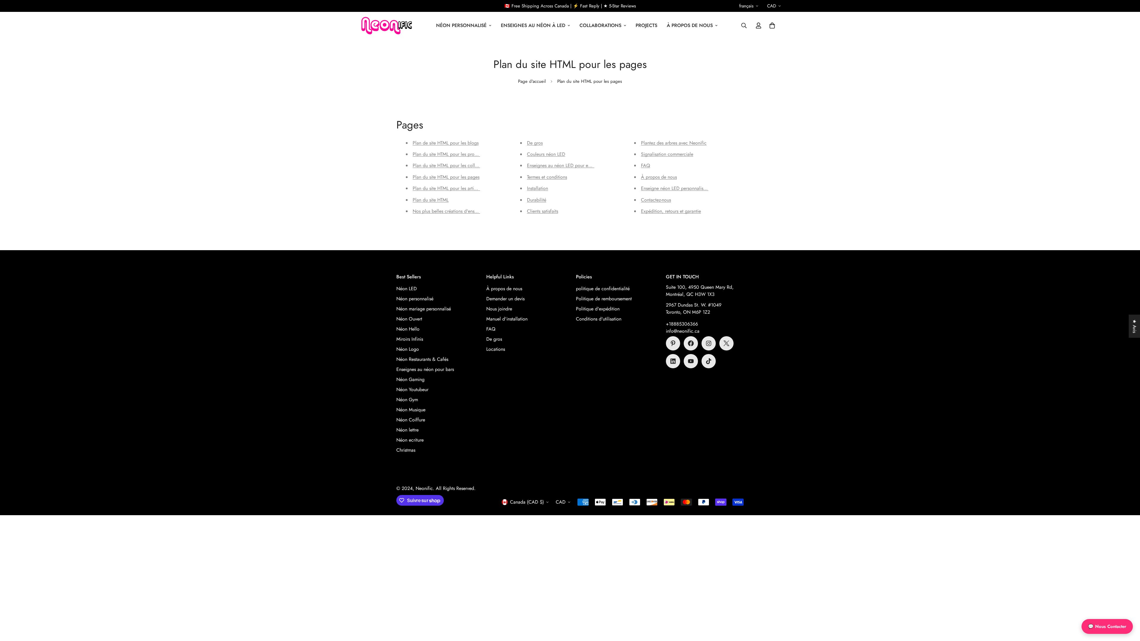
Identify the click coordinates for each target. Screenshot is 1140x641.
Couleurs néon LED (546, 154)
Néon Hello (407, 329)
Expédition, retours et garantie (671, 211)
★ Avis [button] (1134, 326)
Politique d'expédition (598, 308)
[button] (772, 25)
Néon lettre (407, 429)
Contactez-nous (656, 199)
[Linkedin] (673, 361)
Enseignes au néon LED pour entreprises (567, 165)
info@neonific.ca (682, 331)
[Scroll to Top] (1128, 608)
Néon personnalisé (414, 298)
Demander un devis (505, 298)
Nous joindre (499, 308)
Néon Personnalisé (461, 25)
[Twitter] (726, 343)
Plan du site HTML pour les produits (448, 154)
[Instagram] (709, 343)
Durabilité (536, 199)
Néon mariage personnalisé (423, 308)
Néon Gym (407, 399)
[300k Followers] (691, 343)
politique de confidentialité (603, 288)
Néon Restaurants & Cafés (422, 359)
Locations (495, 349)
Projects (646, 25)
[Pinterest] (673, 343)
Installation (537, 188)
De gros (535, 142)
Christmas (405, 450)
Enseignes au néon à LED (533, 25)
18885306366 (683, 323)
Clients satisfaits (542, 211)
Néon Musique (410, 409)
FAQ (645, 165)
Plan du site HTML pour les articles (447, 188)
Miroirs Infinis (409, 339)
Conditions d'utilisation (598, 318)
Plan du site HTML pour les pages (446, 177)
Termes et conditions (547, 177)
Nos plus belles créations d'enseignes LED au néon (463, 211)
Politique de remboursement (604, 298)
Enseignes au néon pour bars (425, 369)
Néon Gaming (410, 379)
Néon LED (406, 288)
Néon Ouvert (409, 318)
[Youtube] (691, 361)
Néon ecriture (410, 440)
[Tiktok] (709, 361)
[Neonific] (386, 25)
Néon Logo (407, 349)
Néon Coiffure (410, 419)
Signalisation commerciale (667, 154)
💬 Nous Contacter (1107, 626)
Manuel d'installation (507, 318)
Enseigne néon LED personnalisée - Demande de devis (695, 188)
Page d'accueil (532, 81)
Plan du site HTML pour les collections (451, 165)
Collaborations (600, 25)
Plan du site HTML (431, 199)
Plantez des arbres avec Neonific (674, 142)
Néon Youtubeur (412, 389)
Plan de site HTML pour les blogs (446, 142)
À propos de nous (690, 25)
